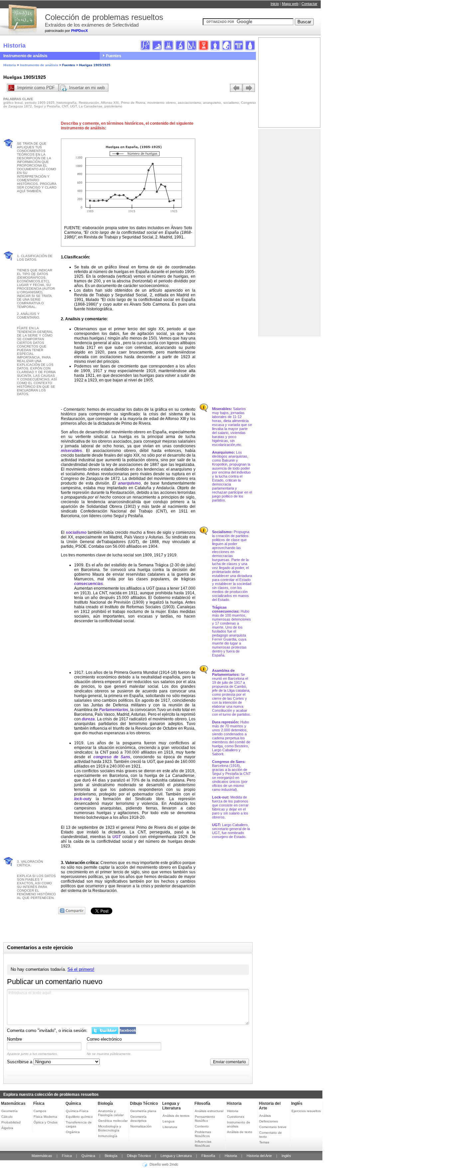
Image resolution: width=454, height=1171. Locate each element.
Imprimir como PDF (36, 87)
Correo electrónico (104, 1039)
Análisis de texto (239, 1132)
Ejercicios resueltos (306, 1111)
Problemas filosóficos (203, 1134)
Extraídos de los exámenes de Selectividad (92, 25)
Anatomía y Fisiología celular (111, 1113)
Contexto (202, 1126)
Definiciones (268, 1121)
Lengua (168, 1121)
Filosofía (202, 1103)
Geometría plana (143, 1111)
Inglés (296, 1103)
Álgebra (7, 1128)
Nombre (14, 1039)
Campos (40, 1111)
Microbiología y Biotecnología (109, 1128)
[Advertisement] (286, 234)
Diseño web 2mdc (164, 1165)
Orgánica (73, 1132)
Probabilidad (11, 1122)
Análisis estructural (209, 1111)
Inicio (275, 4)
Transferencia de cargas (79, 1124)
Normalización (141, 1126)
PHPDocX (79, 31)
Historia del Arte (259, 1156)
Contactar (309, 4)
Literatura (170, 1127)
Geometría (9, 1111)
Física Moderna (45, 1116)
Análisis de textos (176, 1115)
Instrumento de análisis (25, 56)
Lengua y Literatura (171, 1105)
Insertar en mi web (87, 87)
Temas (264, 1142)
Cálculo (7, 1116)
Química (73, 1103)
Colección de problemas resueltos (104, 17)
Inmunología (107, 1136)
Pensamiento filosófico (205, 1118)
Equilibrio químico (79, 1116)
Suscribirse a (20, 1061)
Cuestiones (235, 1116)
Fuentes (113, 56)
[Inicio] (21, 16)
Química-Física (77, 1111)
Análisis (265, 1115)
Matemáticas (13, 1103)
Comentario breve (272, 1127)
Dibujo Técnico (144, 1103)
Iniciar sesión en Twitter (105, 1030)
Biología (105, 1103)
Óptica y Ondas (45, 1122)
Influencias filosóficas (203, 1143)
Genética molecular (113, 1120)
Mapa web (290, 4)
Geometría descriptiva (138, 1118)
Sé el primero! (80, 969)
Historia (9, 65)
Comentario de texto (270, 1134)
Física (39, 1103)
